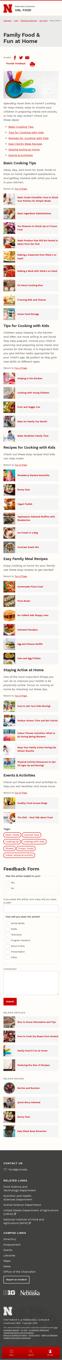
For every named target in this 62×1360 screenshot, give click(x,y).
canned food (31, 834)
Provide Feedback (16, 63)
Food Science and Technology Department (19, 1188)
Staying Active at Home (24, 149)
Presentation (18, 951)
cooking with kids (34, 841)
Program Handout (20, 940)
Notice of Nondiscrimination (15, 1335)
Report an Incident (16, 1279)
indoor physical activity (19, 855)
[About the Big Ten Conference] (9, 1292)
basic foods (12, 834)
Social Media (17, 923)
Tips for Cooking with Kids (26, 132)
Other (14, 957)
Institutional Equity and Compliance (18, 1333)
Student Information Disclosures (17, 1338)
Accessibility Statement (39, 1330)
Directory (9, 1239)
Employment (11, 1244)
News (7, 1266)
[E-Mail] (27, 58)
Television (16, 934)
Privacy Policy (34, 1335)
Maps (7, 1260)
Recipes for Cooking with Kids (28, 138)
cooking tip (12, 841)
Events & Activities (20, 155)
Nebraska (7, 21)
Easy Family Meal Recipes (25, 143)
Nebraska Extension (25, 6)
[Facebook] (15, 58)
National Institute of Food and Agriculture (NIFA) (23, 1221)
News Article (18, 946)
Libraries (9, 1255)
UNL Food (23, 10)
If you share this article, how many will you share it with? (29, 901)
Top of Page (20, 189)
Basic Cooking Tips (20, 126)
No (12, 888)
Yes (13, 882)
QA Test (24, 1330)
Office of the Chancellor (19, 1271)
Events (7, 1250)
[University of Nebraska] (30, 1292)
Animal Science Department (22, 1204)
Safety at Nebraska (50, 1335)
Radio (14, 929)
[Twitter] (21, 58)
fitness (9, 848)
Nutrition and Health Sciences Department (17, 1197)
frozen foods (25, 848)
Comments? (10, 969)
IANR (16, 21)
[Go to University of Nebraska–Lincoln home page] (7, 8)
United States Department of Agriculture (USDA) (30, 1212)
